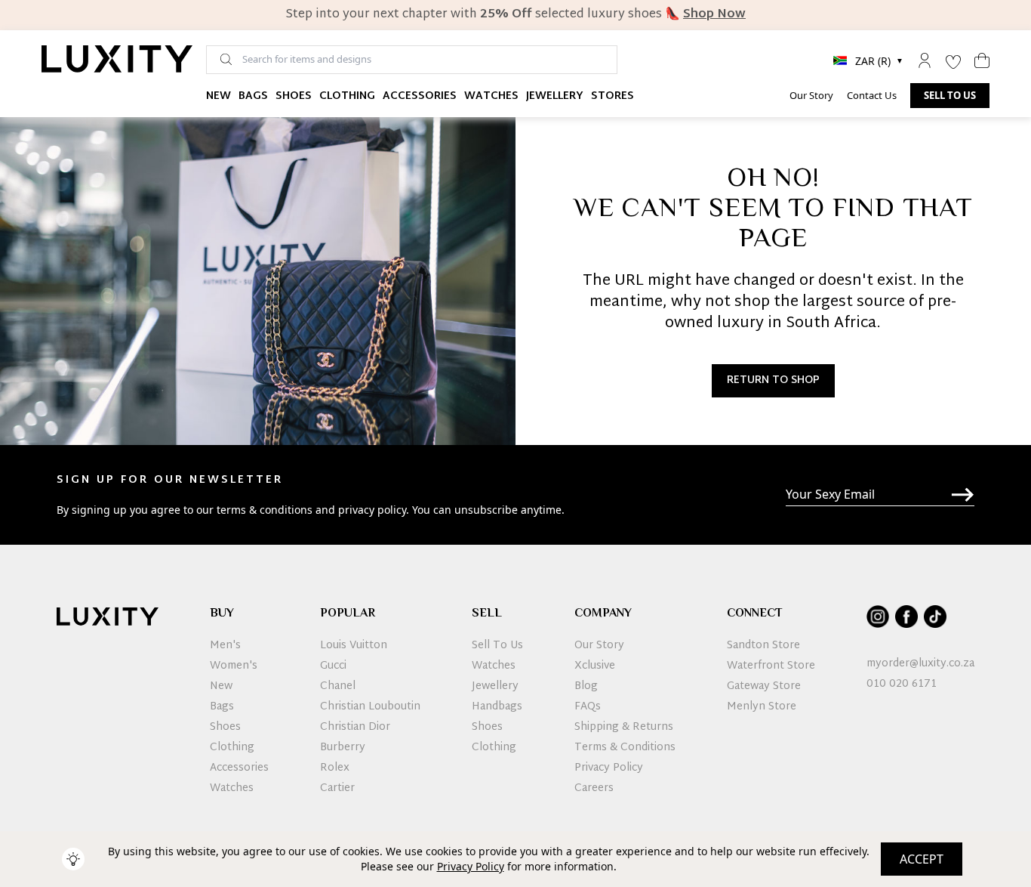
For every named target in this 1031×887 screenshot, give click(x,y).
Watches (491, 96)
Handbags (497, 707)
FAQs (587, 707)
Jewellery (554, 96)
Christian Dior (355, 727)
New (218, 96)
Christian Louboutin (370, 707)
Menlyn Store (761, 707)
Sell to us (950, 95)
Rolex (334, 768)
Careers (594, 788)
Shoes (293, 96)
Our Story (811, 95)
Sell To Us (497, 646)
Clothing (347, 96)
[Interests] (953, 60)
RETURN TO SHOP (773, 380)
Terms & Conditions (625, 748)
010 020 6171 (901, 684)
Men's (225, 646)
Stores (612, 96)
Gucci (333, 666)
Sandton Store (763, 646)
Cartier (337, 788)
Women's (233, 666)
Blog (586, 686)
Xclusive (594, 666)
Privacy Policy (470, 866)
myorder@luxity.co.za (920, 664)
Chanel (337, 686)
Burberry (342, 748)
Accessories (420, 96)
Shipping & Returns (623, 727)
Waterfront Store (771, 666)
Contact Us (872, 95)
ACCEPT (921, 859)
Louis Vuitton (353, 646)
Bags (253, 96)
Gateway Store (764, 686)
